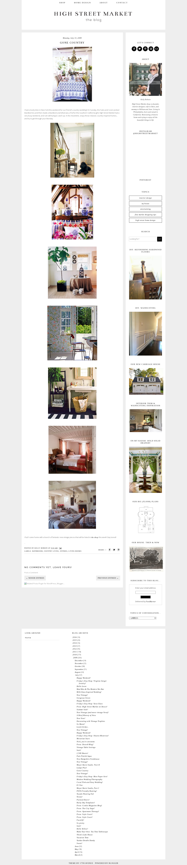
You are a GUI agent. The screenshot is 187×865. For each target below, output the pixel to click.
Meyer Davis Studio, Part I (88, 788)
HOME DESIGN (82, 3)
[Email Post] (60, 548)
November (79, 663)
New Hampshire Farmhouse (88, 759)
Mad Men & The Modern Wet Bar (90, 689)
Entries (63, 551)
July (77, 675)
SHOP (62, 3)
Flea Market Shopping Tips (145, 215)
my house (145, 203)
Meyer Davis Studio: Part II (88, 765)
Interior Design (145, 198)
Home (28, 638)
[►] (72, 637)
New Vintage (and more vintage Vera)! (92, 712)
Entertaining (145, 209)
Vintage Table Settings (86, 747)
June (77, 846)
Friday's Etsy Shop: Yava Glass (90, 704)
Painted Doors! (83, 800)
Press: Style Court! (84, 814)
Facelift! (80, 820)
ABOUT (104, 3)
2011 (75, 652)
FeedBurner (151, 601)
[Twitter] (140, 49)
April (77, 852)
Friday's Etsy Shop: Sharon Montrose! (93, 736)
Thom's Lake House (85, 835)
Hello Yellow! (82, 829)
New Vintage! (82, 695)
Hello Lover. (82, 686)
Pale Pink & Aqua (84, 756)
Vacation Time (82, 838)
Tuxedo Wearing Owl (85, 794)
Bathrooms (37, 551)
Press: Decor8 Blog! (85, 744)
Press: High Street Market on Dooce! (92, 707)
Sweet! (79, 843)
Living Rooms (74, 551)
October (78, 666)
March (77, 855)
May (76, 849)
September (79, 669)
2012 (75, 649)
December (79, 660)
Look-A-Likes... (83, 727)
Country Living (51, 551)
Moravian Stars (83, 739)
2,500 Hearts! (82, 753)
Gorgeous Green (83, 698)
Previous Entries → (108, 578)
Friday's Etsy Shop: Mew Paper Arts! (92, 776)
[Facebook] (134, 49)
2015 (75, 640)
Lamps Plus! (82, 768)
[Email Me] (156, 49)
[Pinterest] (145, 49)
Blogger (113, 863)
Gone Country (82, 771)
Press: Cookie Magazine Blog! (89, 805)
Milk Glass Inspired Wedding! (89, 692)
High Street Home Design (145, 220)
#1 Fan (80, 785)
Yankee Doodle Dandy (86, 840)
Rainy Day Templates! (86, 803)
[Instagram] (151, 49)
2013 (75, 646)
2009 (75, 658)
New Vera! (81, 718)
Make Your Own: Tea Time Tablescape (92, 832)
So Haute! (81, 724)
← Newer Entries (35, 578)
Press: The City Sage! (86, 808)
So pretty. (81, 823)
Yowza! (79, 797)
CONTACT (122, 3)
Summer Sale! (82, 710)
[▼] (72, 658)
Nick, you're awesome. (86, 742)
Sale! (79, 750)
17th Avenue (86, 863)
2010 (75, 655)
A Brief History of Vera (86, 715)
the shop (94, 537)
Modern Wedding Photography (89, 779)
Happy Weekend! (83, 678)
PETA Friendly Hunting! (87, 791)
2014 (75, 643)
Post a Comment (31, 572)
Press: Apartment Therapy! (88, 811)
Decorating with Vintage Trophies (91, 721)
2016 (75, 637)
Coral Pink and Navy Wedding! (90, 782)
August (77, 672)
